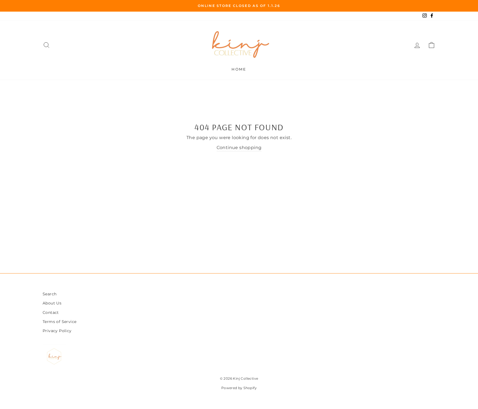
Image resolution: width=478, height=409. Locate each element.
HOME (239, 69)
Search (49, 294)
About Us (52, 303)
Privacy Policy (57, 331)
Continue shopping (239, 147)
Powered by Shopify (239, 388)
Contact (51, 312)
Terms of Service (59, 321)
